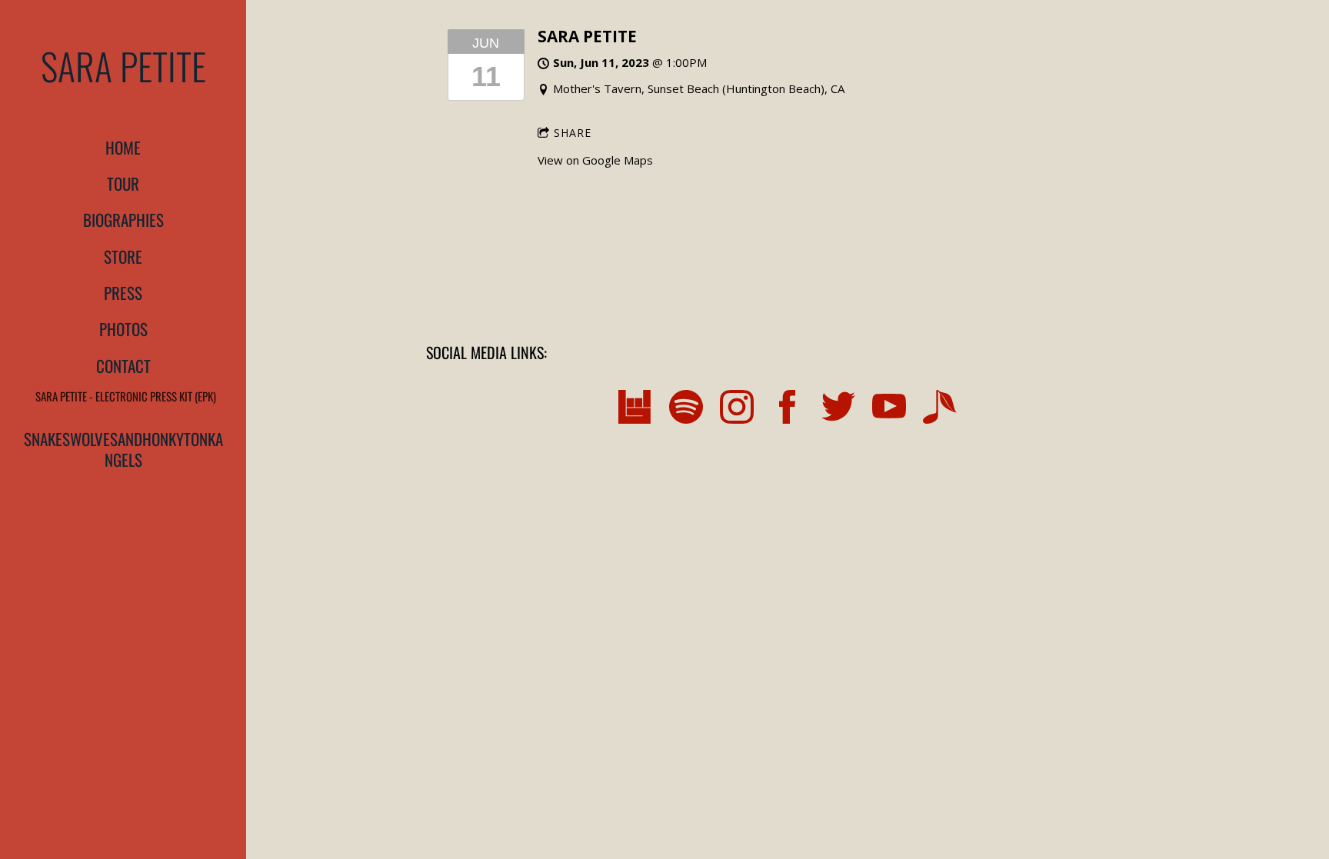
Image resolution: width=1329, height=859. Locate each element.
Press (123, 293)
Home (123, 147)
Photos (123, 329)
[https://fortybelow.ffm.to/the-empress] (940, 409)
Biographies (123, 219)
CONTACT (123, 366)
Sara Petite (587, 36)
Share (572, 132)
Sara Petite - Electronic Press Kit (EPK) (125, 396)
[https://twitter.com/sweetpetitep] (838, 409)
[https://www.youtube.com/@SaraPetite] (889, 409)
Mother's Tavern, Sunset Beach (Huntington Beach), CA (698, 88)
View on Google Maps (595, 160)
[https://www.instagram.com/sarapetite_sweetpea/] (737, 409)
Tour (123, 183)
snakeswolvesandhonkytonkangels (123, 449)
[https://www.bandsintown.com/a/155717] (635, 409)
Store (123, 256)
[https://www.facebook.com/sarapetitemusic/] (787, 409)
